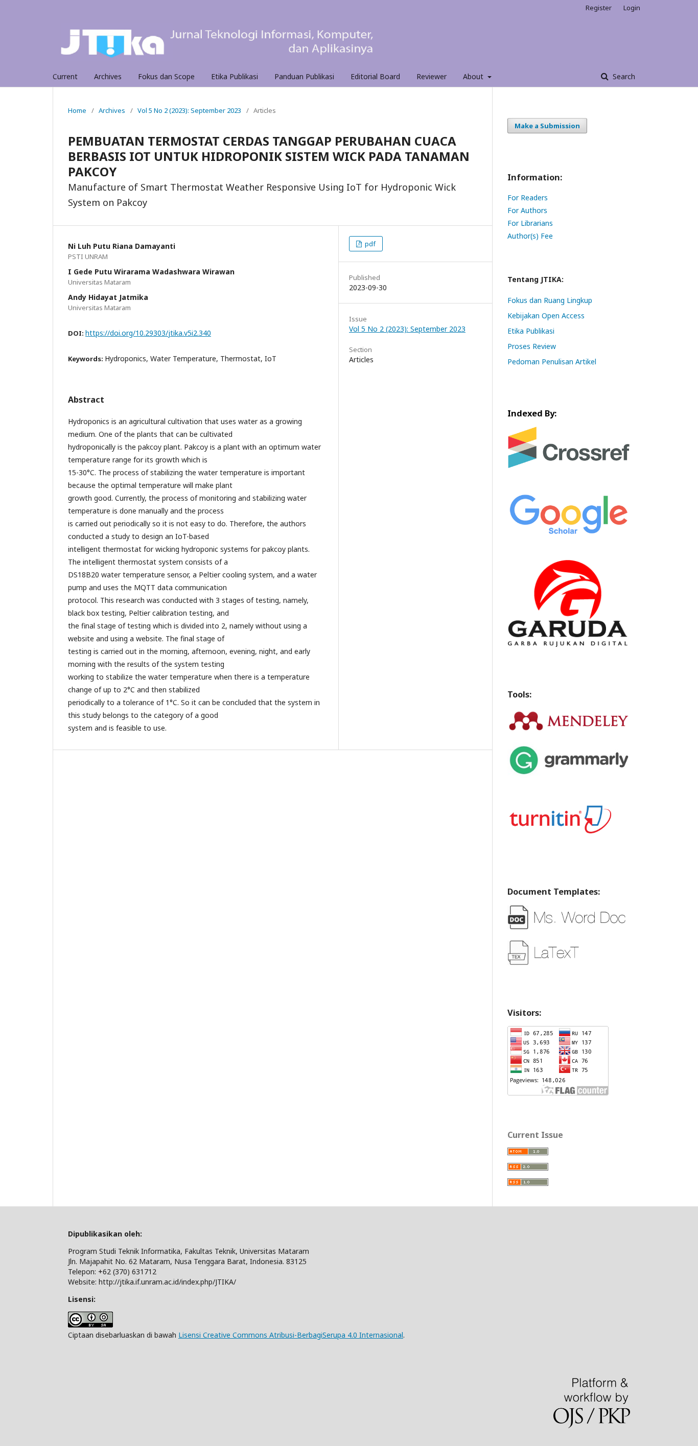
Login (631, 7)
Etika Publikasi (234, 76)
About (474, 76)
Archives (108, 76)
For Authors (527, 210)
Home (77, 110)
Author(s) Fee (530, 236)
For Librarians (530, 223)
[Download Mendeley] (568, 729)
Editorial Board (375, 76)
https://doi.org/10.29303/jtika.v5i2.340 (148, 333)
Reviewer (431, 76)
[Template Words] (568, 927)
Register (599, 7)
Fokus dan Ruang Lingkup (549, 300)
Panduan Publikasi (304, 76)
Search (623, 76)
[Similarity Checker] (568, 841)
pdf (369, 243)
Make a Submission (547, 125)
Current (65, 76)
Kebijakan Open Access (546, 315)
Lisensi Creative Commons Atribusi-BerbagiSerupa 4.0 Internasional (290, 1335)
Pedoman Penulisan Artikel (551, 361)
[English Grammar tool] (568, 781)
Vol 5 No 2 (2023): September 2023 (189, 110)
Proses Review (531, 346)
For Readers (527, 197)
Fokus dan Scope (166, 76)
